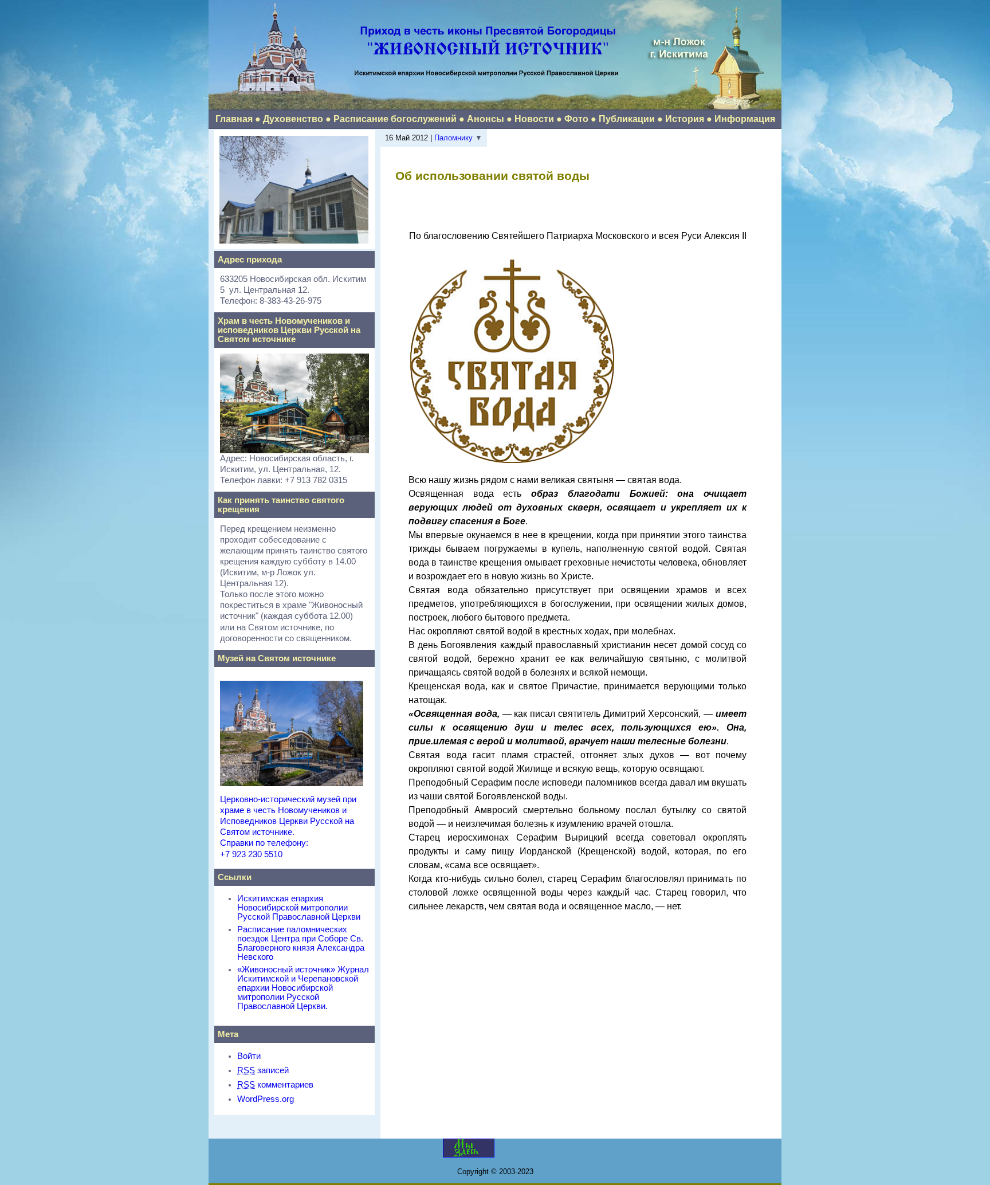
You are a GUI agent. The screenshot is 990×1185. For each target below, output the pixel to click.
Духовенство (293, 119)
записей (263, 1070)
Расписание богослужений (395, 119)
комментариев (275, 1084)
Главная (234, 119)
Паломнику (453, 138)
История (684, 119)
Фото (576, 119)
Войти (249, 1056)
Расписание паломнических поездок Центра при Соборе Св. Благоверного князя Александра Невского (300, 943)
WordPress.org (265, 1099)
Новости (534, 119)
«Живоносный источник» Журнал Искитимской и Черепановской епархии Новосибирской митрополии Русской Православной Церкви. (303, 988)
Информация (744, 119)
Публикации (627, 119)
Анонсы (485, 119)
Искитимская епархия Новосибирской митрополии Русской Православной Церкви (298, 907)
